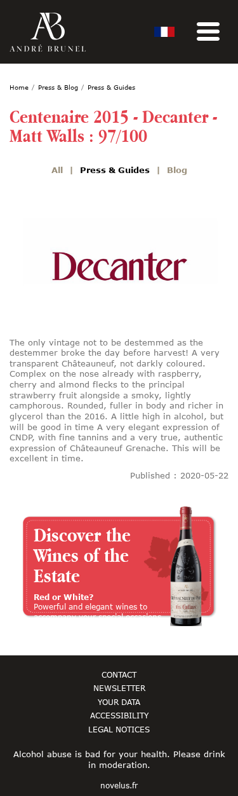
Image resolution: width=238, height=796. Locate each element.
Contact (119, 674)
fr (164, 32)
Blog (177, 170)
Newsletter (119, 687)
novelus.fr (119, 786)
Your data (119, 701)
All (57, 170)
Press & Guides (115, 170)
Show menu (208, 32)
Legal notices (119, 729)
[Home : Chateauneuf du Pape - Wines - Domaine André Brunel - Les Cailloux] (48, 32)
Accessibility (119, 715)
